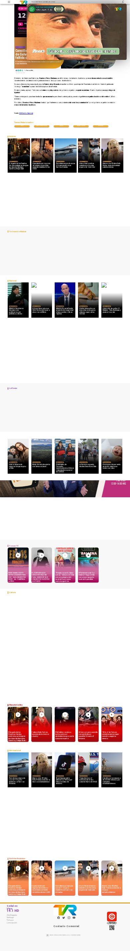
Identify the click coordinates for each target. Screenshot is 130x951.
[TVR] (9, 2)
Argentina (100, 125)
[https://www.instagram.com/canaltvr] (69, 918)
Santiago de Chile (81, 125)
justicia (61, 125)
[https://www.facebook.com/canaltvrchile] (58, 917)
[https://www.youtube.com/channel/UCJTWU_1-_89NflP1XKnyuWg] (74, 918)
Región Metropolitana (41, 125)
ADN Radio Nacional (26, 113)
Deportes (83, 161)
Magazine (13, 161)
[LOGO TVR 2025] (23, 2)
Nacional (20, 47)
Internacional (60, 161)
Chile (22, 125)
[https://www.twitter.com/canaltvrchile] (63, 918)
